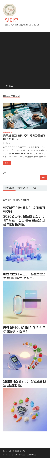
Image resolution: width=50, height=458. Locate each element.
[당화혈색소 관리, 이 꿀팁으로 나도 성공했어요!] (25, 431)
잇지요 (11, 20)
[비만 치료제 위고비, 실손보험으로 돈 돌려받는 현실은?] (25, 323)
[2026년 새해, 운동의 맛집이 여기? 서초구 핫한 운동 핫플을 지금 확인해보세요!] (25, 270)
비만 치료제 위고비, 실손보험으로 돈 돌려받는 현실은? (24, 276)
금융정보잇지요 (7, 132)
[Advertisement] (25, 57)
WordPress (20, 455)
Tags (34, 188)
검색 (5, 173)
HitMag (32, 455)
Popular (9, 188)
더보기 (6, 162)
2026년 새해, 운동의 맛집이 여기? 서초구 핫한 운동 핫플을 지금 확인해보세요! (24, 220)
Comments (22, 188)
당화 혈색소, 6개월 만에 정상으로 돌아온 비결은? (24, 330)
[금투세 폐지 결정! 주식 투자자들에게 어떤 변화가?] (25, 116)
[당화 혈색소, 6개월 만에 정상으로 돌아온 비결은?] (25, 377)
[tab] (9, 188)
